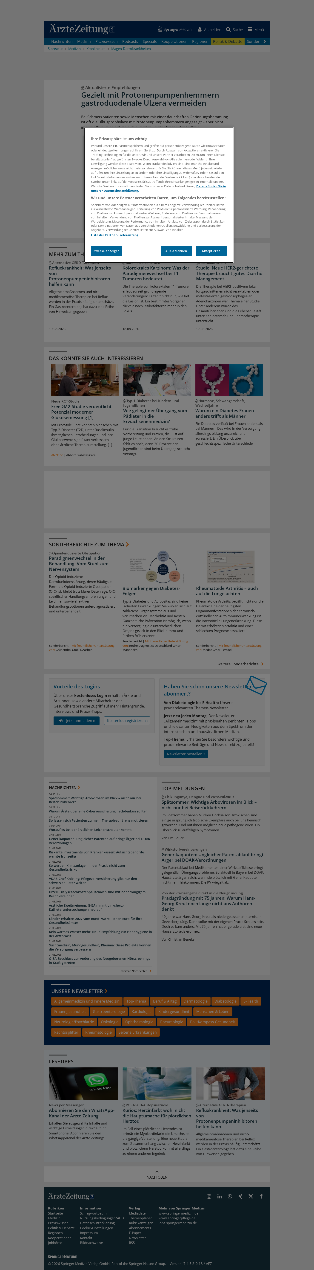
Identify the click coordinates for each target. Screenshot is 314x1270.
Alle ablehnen (176, 251)
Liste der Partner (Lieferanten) (114, 235)
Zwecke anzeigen (107, 251)
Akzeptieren (211, 251)
